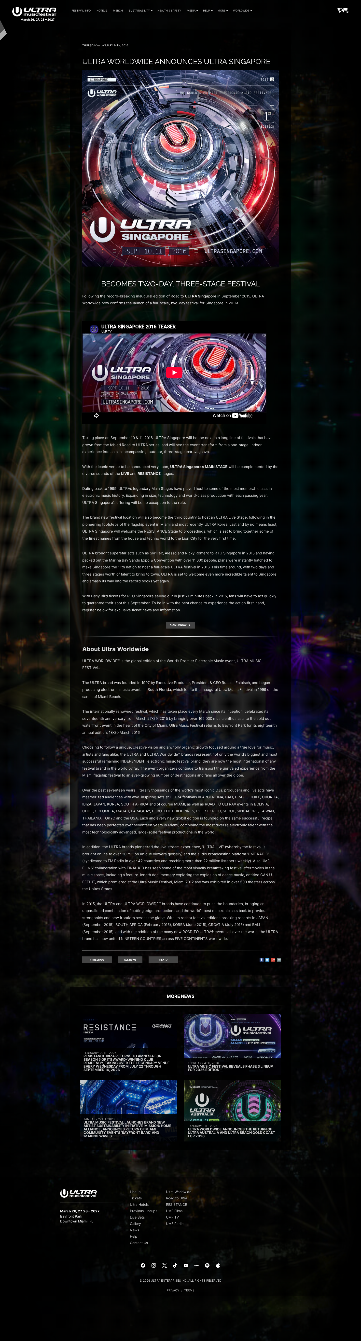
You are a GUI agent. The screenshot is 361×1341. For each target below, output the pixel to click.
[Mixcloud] (196, 1265)
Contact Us (139, 1243)
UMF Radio (174, 1223)
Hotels (102, 10)
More (221, 10)
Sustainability (139, 10)
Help (206, 10)
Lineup (135, 1192)
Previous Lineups (143, 1211)
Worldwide (241, 10)
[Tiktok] (175, 1265)
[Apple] (218, 1265)
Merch (118, 10)
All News (130, 959)
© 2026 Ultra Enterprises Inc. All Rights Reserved (180, 1280)
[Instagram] (153, 1265)
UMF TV (172, 1217)
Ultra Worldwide (178, 1192)
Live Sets (137, 1217)
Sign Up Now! (179, 625)
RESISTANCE (176, 1204)
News (134, 1230)
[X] (164, 1265)
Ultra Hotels (139, 1204)
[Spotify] (207, 1265)
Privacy (173, 1290)
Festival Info (81, 10)
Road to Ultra (176, 1198)
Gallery (135, 1223)
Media (191, 10)
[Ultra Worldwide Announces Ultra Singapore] (180, 265)
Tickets (136, 1198)
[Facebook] (143, 1265)
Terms (189, 1290)
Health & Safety (169, 10)
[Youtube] (185, 1265)
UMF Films (174, 1211)
